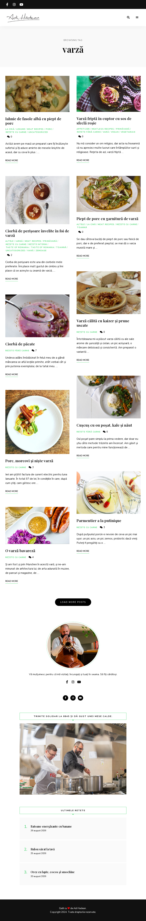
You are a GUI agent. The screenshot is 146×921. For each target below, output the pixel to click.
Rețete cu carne (16, 132)
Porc (49, 129)
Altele (9, 241)
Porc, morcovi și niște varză (29, 460)
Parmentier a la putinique (99, 520)
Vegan (115, 132)
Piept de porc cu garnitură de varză (107, 218)
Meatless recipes (103, 129)
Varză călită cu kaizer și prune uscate (103, 323)
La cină (9, 129)
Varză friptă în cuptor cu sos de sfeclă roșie (104, 120)
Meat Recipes (35, 129)
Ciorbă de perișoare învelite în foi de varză (37, 233)
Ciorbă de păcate (20, 343)
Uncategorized (38, 132)
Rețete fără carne (17, 350)
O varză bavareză (20, 550)
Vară (30, 250)
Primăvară (50, 241)
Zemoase (41, 250)
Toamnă (61, 247)
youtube (21, 4)
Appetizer (83, 129)
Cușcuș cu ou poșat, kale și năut (104, 424)
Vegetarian (128, 132)
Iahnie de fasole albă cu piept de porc (33, 121)
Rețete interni (37, 244)
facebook (7, 4)
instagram (14, 4)
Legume (20, 129)
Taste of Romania (17, 247)
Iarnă (19, 241)
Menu (137, 17)
